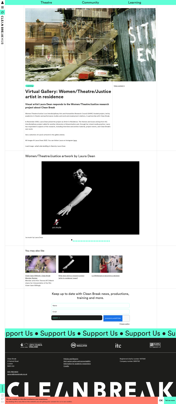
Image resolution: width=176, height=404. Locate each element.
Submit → (56, 318)
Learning (134, 2)
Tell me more (170, 400)
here (75, 140)
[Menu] (2, 7)
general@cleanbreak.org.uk (17, 374)
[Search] (2, 12)
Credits (66, 366)
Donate (2, 388)
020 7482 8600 (12, 372)
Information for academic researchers (77, 364)
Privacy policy (125, 324)
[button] (71, 239)
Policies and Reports (71, 359)
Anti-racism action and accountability (77, 361)
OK (161, 400)
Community (90, 2)
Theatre (46, 2)
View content (119, 86)
